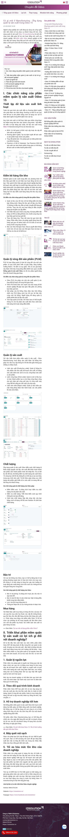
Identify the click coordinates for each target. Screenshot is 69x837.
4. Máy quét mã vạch (11, 86)
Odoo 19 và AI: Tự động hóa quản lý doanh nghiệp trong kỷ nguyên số (54, 95)
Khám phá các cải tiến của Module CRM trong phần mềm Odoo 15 (53, 60)
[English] (64, 2)
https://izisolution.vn (9, 824)
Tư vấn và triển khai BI (51, 148)
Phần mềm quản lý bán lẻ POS (54, 131)
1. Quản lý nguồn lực (11, 79)
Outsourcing (48, 153)
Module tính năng (47, 13)
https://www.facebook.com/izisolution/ (22, 795)
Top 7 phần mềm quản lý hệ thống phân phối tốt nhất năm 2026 (54, 177)
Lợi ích (23, 13)
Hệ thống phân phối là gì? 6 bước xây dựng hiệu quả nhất (59, 185)
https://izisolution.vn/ (16, 791)
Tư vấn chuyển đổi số (51, 150)
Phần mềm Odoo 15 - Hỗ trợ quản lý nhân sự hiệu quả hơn (54, 232)
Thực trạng (33, 13)
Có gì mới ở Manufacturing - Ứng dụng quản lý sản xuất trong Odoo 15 (54, 26)
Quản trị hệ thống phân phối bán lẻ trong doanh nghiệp (59, 169)
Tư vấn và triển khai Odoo (52, 145)
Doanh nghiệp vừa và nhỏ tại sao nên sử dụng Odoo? (59, 254)
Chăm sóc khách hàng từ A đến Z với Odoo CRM (59, 247)
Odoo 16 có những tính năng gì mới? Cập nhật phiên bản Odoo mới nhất (54, 67)
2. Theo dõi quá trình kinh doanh (14, 82)
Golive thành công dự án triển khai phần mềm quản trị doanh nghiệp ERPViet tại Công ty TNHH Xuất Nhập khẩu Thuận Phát (54, 207)
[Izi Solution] (34, 2)
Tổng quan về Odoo (10, 13)
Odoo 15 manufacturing (26, 34)
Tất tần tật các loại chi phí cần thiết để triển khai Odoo (59, 240)
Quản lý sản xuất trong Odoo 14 (55, 36)
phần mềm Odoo (21, 38)
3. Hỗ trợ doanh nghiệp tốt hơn (14, 84)
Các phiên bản (49, 21)
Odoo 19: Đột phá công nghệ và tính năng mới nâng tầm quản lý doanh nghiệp (54, 88)
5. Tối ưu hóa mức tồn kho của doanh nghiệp (18, 88)
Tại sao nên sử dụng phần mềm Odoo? (25, 628)
